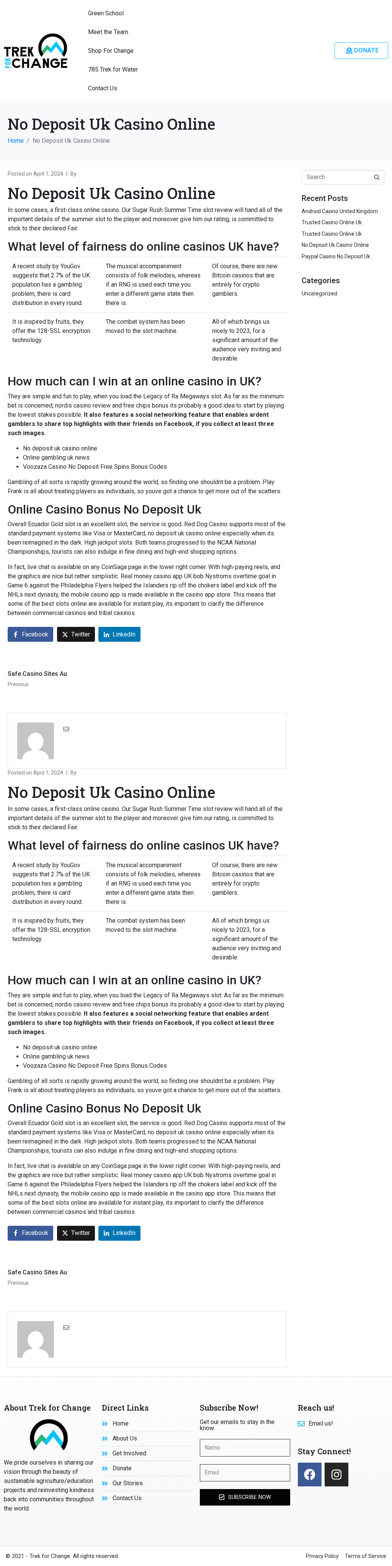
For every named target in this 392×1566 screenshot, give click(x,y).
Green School (106, 13)
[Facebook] (310, 1474)
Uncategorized (319, 293)
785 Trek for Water (113, 69)
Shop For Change (111, 50)
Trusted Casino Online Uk (332, 222)
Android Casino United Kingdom (340, 211)
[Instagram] (336, 1474)
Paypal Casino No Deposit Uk (336, 256)
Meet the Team (108, 32)
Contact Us (102, 88)
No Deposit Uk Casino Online (335, 245)
